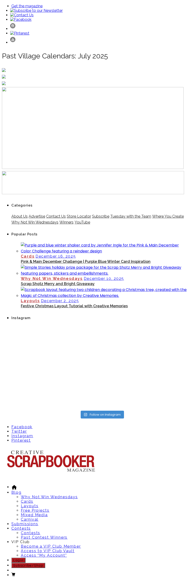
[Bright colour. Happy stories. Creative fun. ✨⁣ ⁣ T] (33, 341)
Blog (16, 492)
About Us (19, 216)
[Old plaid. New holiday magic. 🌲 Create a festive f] (33, 394)
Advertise (37, 216)
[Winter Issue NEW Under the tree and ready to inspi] (170, 341)
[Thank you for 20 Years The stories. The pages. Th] (33, 368)
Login (18, 560)
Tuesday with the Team (130, 216)
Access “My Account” (44, 555)
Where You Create (168, 216)
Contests (21, 528)
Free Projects (35, 510)
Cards (28, 256)
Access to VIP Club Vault (48, 551)
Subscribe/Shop (28, 565)
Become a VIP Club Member (51, 546)
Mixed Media (34, 515)
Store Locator (79, 216)
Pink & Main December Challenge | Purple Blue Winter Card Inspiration (85, 261)
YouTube (82, 222)
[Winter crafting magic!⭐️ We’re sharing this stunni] (79, 394)
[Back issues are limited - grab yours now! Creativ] (124, 394)
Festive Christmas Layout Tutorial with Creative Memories (74, 306)
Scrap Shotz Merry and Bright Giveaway (58, 284)
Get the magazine (27, 6)
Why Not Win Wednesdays (34, 222)
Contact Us (56, 216)
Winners (66, 222)
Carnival (29, 519)
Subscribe (100, 216)
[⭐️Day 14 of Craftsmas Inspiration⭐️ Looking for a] (79, 368)
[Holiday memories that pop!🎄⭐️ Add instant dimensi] (124, 341)
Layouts (30, 301)
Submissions (24, 524)
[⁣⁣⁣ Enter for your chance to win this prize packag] (170, 394)
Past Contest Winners (44, 537)
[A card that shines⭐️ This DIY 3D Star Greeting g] (124, 368)
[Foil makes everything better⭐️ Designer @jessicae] (170, 368)
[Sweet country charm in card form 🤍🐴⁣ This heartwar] (79, 341)
